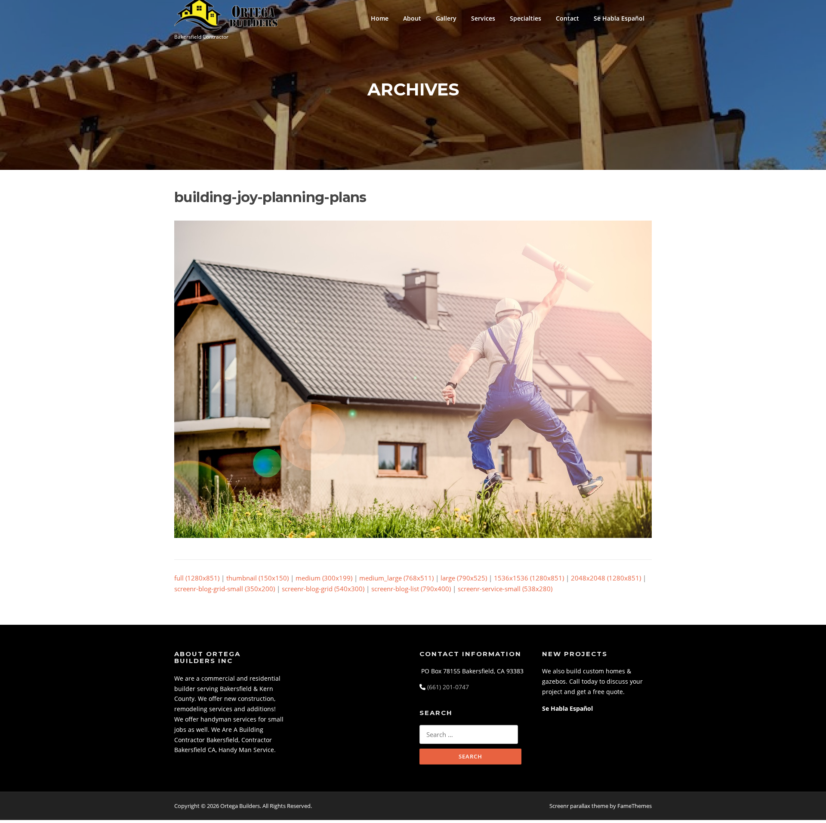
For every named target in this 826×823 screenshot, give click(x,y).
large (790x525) (464, 578)
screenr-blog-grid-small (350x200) (224, 588)
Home (379, 18)
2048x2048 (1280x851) (606, 578)
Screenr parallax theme (578, 806)
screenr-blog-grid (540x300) (323, 588)
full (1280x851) (196, 578)
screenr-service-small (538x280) (505, 588)
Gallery (446, 18)
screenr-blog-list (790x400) (411, 588)
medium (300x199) (324, 578)
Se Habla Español (619, 18)
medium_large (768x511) (396, 578)
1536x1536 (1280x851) (529, 578)
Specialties (525, 18)
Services (483, 18)
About (412, 18)
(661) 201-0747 (448, 687)
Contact (567, 18)
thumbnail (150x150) (257, 578)
